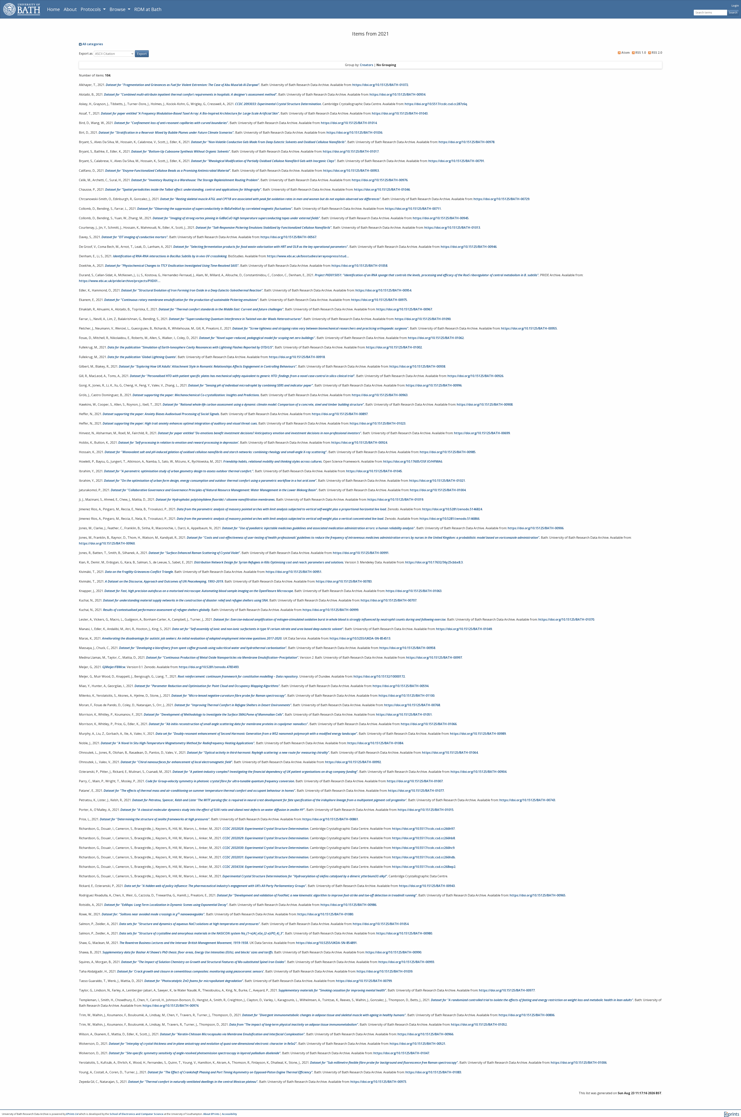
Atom (625, 52)
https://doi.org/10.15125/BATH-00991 (361, 553)
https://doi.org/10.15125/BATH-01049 (464, 629)
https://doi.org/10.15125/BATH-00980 (404, 933)
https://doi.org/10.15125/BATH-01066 (429, 724)
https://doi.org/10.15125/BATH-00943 (427, 886)
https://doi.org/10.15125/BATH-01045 (374, 471)
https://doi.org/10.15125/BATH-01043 (400, 113)
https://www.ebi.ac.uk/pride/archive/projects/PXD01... (119, 281)
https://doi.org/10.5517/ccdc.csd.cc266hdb (423, 857)
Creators (366, 65)
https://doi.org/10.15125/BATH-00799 (364, 981)
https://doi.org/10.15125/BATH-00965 (537, 895)
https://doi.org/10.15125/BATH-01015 (425, 810)
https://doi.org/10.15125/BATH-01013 (452, 227)
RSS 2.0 (656, 52)
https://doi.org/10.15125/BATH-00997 (434, 657)
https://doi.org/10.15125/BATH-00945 (441, 218)
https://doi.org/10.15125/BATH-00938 (417, 366)
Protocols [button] (91, 9)
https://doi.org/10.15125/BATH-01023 (377, 423)
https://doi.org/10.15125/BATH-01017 (351, 151)
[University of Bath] (21, 9)
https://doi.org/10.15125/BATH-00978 (466, 142)
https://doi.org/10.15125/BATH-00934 (397, 94)
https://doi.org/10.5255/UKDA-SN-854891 (326, 943)
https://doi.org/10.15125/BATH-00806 (526, 1015)
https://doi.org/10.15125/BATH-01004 (438, 490)
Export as (86, 53)
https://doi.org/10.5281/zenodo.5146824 (452, 509)
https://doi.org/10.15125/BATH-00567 (288, 237)
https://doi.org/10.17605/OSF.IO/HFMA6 (412, 461)
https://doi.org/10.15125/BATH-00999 (330, 610)
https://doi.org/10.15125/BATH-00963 (380, 395)
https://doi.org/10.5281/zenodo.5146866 (449, 518)
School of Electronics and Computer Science (136, 1114)
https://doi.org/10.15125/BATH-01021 (437, 480)
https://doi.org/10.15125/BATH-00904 (478, 772)
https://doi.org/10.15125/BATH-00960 (107, 543)
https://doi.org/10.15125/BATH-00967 (404, 309)
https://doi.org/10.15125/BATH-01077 (416, 790)
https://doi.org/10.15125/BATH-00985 (447, 452)
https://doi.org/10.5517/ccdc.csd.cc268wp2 (423, 867)
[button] (142, 53)
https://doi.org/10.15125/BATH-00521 (417, 1043)
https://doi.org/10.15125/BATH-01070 (566, 619)
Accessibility (229, 1114)
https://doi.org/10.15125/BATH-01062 (436, 338)
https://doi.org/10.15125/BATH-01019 (395, 499)
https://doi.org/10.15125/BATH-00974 (170, 1005)
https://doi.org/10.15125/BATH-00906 (535, 528)
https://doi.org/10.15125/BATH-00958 (407, 648)
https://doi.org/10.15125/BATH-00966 (425, 1034)
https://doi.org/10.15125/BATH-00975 (379, 300)
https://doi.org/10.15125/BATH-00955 (529, 328)
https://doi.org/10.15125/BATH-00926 (475, 376)
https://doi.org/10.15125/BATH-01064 (450, 752)
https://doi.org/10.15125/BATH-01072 (380, 85)
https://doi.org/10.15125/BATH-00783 (344, 581)
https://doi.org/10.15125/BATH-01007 (415, 781)
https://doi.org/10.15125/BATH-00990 (393, 952)
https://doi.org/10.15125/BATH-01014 (349, 123)
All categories (92, 44)
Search (733, 12)
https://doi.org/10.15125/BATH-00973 (378, 1082)
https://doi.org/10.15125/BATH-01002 (394, 347)
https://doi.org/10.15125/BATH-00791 (456, 161)
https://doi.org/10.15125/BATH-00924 (359, 442)
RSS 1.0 (640, 52)
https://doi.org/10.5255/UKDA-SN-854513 (360, 638)
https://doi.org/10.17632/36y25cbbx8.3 (434, 562)
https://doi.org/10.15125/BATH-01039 (384, 971)
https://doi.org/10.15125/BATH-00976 (380, 180)
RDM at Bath (148, 9)
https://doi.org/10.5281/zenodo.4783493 (209, 667)
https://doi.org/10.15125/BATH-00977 (507, 990)
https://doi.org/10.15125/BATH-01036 (354, 132)
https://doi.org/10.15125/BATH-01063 (414, 591)
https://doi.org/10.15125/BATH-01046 (382, 189)
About (70, 9)
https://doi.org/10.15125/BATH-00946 (469, 247)
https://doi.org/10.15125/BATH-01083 (433, 1072)
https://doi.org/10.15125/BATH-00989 (478, 733)
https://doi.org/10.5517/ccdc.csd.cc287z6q (436, 104)
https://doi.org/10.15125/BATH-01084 (375, 743)
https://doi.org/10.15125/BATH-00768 (412, 705)
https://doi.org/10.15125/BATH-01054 (381, 924)
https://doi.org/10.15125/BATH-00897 (340, 414)
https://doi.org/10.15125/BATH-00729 (501, 199)
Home (53, 9)
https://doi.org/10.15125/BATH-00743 (527, 800)
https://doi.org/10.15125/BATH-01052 (479, 1024)
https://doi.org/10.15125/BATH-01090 (423, 319)
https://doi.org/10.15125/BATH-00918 (297, 357)
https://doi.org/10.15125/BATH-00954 (383, 290)
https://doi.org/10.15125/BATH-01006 (579, 1062)
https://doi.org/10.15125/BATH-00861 (330, 819)
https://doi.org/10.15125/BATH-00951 (293, 572)
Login (735, 5)
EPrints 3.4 (72, 1114)
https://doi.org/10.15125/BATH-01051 (404, 714)
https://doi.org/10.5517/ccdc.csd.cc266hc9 (423, 848)
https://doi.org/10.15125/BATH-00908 (485, 404)
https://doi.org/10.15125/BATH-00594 (400, 686)
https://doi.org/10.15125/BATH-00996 (434, 385)
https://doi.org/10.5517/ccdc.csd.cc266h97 (423, 828)
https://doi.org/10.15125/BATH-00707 (388, 600)
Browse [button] (118, 9)
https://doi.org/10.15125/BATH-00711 (413, 208)
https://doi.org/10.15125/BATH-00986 (348, 905)
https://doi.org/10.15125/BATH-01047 (401, 1053)
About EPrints (211, 1114)
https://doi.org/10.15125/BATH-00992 (353, 762)
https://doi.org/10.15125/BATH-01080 (325, 914)
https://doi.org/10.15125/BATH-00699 (482, 433)
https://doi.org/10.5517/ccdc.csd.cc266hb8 (423, 838)
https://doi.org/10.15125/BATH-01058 (359, 265)
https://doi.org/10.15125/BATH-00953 (351, 170)
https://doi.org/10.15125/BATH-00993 (406, 962)
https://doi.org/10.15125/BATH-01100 (406, 695)
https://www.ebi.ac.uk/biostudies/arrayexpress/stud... (308, 256)
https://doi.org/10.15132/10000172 (379, 676)
